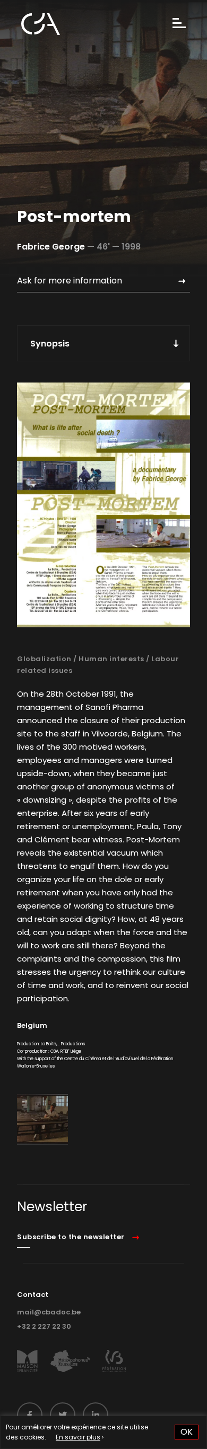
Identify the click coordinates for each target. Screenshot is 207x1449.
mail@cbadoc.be (49, 1312)
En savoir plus (78, 1437)
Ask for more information (69, 280)
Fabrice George (51, 247)
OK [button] (186, 1432)
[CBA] (40, 24)
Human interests (111, 659)
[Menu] (179, 24)
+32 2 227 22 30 (44, 1326)
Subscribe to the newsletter (71, 1236)
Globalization (44, 659)
